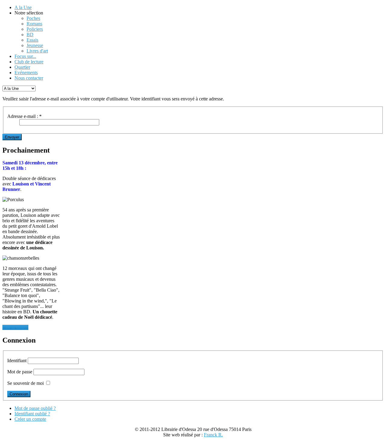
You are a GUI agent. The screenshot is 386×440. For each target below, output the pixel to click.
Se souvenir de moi (25, 383)
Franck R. (213, 434)
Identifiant (17, 360)
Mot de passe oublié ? (35, 408)
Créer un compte (30, 419)
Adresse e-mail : (24, 116)
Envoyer (12, 137)
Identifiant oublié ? (32, 413)
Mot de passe (19, 371)
